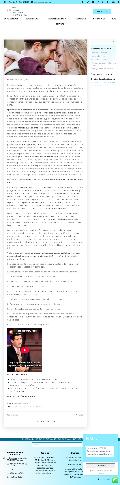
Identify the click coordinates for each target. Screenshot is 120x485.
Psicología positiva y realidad (102, 69)
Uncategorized (23, 403)
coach (24, 406)
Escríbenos (102, 465)
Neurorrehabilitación (57, 19)
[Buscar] (113, 42)
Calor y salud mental (98, 56)
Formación (81, 19)
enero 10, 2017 (23, 80)
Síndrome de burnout (99, 53)
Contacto (60, 24)
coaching (31, 406)
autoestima (17, 406)
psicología (39, 406)
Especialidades (32, 19)
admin (12, 80)
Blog (114, 19)
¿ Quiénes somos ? (11, 19)
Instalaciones (99, 19)
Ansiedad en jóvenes (99, 59)
